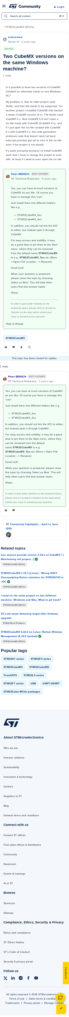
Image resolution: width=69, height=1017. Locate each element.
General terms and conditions (21, 815)
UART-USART (51, 683)
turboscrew (15, 37)
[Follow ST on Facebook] (28, 978)
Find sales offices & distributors (22, 844)
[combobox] (34, 16)
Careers (8, 786)
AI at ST (8, 883)
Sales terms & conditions (43, 998)
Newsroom (10, 864)
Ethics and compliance (17, 932)
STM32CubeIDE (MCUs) (14, 587)
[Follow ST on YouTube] (36, 978)
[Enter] (6, 16)
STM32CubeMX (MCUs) (19, 26)
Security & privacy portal (18, 961)
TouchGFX (10, 675)
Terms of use (17, 998)
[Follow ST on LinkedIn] (13, 978)
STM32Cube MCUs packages (22, 691)
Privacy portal (32, 1002)
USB (33, 683)
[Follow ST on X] (5, 979)
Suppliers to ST (13, 796)
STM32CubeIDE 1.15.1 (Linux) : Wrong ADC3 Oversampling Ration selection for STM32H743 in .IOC (32, 577)
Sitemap (8, 912)
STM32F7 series (14, 683)
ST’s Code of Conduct (17, 951)
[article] (34, 443)
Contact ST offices (15, 835)
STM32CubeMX (15, 338)
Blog (6, 805)
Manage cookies (54, 1002)
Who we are (11, 748)
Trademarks (12, 1002)
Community (10, 854)
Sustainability (11, 767)
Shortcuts (9, 903)
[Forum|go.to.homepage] (25, 7)
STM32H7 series (14, 658)
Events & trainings (14, 873)
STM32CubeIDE (39, 667)
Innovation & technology (18, 776)
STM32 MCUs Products (14, 623)
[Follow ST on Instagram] (21, 978)
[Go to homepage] (11, 727)
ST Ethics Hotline (14, 942)
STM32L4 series (34, 675)
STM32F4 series (41, 658)
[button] (4, 7)
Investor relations (14, 757)
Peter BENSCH (20, 174)
